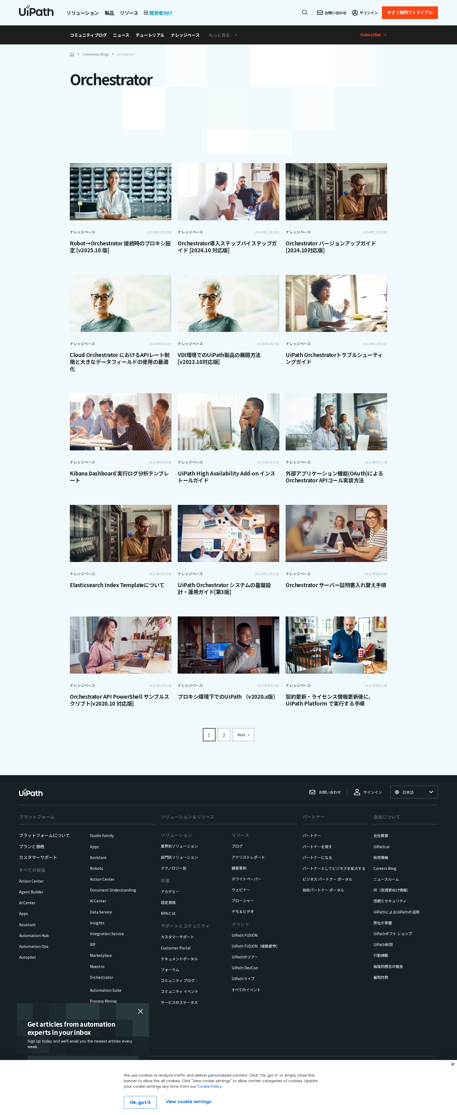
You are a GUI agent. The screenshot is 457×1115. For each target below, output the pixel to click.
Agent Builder (31, 891)
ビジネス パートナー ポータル (327, 879)
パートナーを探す (317, 846)
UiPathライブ (243, 978)
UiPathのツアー (245, 956)
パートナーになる (317, 857)
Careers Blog (384, 868)
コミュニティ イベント (179, 991)
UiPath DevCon (245, 967)
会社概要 (380, 835)
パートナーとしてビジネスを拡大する (334, 868)
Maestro (97, 966)
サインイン (372, 792)
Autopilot (27, 957)
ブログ (237, 846)
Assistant (27, 924)
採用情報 (380, 857)
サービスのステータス (179, 1002)
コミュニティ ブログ (178, 980)
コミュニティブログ (88, 35)
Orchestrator (101, 977)
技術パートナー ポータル (323, 890)
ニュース (121, 35)
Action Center (31, 881)
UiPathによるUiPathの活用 (396, 912)
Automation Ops (33, 946)
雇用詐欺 (380, 977)
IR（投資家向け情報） (391, 890)
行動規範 (380, 955)
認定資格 (168, 902)
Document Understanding (113, 890)
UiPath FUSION (245, 935)
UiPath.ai (381, 846)
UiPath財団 (383, 944)
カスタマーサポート (38, 857)
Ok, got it (140, 1102)
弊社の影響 (382, 922)
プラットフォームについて (44, 835)
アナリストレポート (248, 857)
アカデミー (170, 891)
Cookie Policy (209, 1086)
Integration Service (107, 933)
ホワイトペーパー (246, 878)
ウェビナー (241, 889)
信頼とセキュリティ (389, 900)
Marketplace (101, 955)
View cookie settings (188, 1102)
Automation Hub (34, 935)
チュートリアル (150, 35)
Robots (96, 868)
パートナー (312, 835)
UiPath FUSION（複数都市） (256, 946)
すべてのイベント (246, 989)
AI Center (27, 902)
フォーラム (170, 969)
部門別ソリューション (179, 857)
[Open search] (305, 12)
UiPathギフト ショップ (392, 933)
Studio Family (102, 835)
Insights (97, 922)
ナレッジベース (185, 35)
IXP (92, 944)
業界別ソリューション (179, 846)
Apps (23, 913)
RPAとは (168, 913)
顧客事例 (239, 868)
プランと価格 (31, 846)
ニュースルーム (386, 879)
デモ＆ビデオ (243, 911)
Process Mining (103, 1001)
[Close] (452, 1064)
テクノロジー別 (173, 868)
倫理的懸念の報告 (388, 966)
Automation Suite (105, 990)
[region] (228, 1087)
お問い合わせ (330, 792)
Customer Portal (175, 948)
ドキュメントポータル (179, 958)
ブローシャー (243, 900)
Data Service (101, 912)
